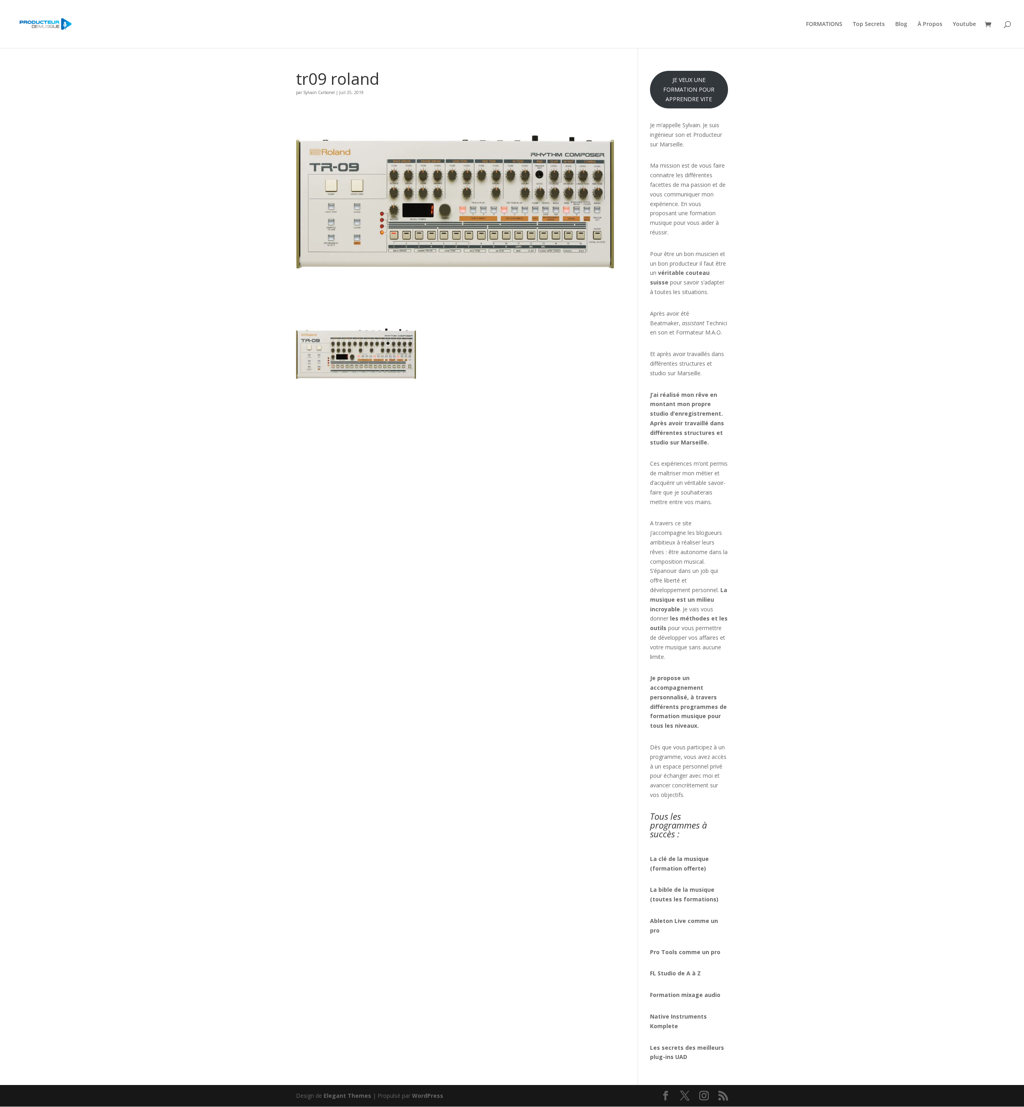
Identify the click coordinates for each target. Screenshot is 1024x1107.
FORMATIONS (824, 24)
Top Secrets (869, 24)
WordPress (427, 1095)
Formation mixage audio (685, 995)
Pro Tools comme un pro (686, 952)
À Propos (930, 24)
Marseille (688, 373)
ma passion (696, 184)
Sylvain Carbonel (319, 92)
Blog (901, 24)
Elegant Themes (347, 1095)
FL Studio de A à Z (675, 973)
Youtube (964, 24)
